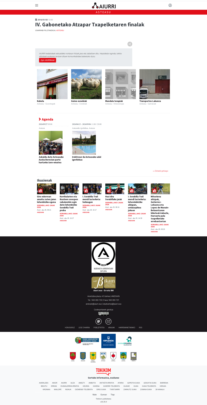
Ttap (113, 395)
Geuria (86, 386)
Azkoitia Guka (150, 383)
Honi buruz (70, 328)
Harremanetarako (127, 328)
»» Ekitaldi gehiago (160, 171)
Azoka (41, 166)
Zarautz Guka (130, 389)
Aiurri (64, 383)
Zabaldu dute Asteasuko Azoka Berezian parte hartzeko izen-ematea (51, 159)
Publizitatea (99, 328)
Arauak (111, 328)
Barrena (164, 383)
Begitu (44, 386)
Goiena (96, 386)
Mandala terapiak (114, 101)
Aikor (54, 383)
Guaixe (127, 386)
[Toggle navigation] (36, 5)
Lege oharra (84, 328)
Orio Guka (101, 389)
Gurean (104, 395)
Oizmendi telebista (84, 389)
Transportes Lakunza (150, 101)
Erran (54, 386)
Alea (73, 383)
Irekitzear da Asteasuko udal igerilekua (86, 158)
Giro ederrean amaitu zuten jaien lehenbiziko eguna (46, 199)
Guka (136, 386)
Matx (95, 395)
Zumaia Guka (146, 389)
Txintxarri (115, 389)
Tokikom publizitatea (103, 399)
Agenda (47, 119)
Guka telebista (149, 386)
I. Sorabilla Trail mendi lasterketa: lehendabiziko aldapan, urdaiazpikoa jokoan (137, 203)
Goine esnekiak (79, 101)
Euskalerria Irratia (70, 386)
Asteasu (103, 12)
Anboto (92, 383)
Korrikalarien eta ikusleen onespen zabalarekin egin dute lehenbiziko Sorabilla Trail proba (69, 203)
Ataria (121, 383)
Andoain (40, 212)
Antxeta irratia (107, 383)
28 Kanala (159, 389)
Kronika (46, 389)
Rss (140, 328)
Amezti (82, 383)
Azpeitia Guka (133, 383)
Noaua (68, 389)
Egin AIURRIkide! (48, 60)
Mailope (57, 389)
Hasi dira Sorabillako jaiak (113, 198)
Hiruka (163, 386)
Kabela (40, 101)
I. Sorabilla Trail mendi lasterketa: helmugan (92, 199)
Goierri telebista (111, 386)
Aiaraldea (43, 383)
